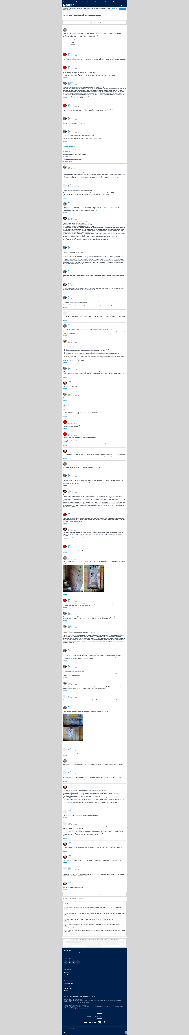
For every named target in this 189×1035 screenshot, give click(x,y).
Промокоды (115, 1)
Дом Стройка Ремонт (73, 12)
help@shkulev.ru (74, 1009)
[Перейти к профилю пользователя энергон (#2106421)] (65, 218)
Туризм (97, 1)
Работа (73, 1)
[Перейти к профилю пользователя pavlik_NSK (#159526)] (65, 83)
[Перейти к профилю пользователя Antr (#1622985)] (65, 30)
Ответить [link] (65, 48)
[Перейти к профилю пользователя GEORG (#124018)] (65, 204)
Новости (78, 1)
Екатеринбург (67, 972)
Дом (88, 1)
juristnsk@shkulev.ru (100, 1008)
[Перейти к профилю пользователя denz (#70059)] (65, 54)
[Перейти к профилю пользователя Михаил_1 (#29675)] (65, 341)
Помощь (66, 990)
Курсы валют (108, 1)
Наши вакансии (68, 988)
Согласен (122, 9)
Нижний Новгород (68, 975)
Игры (121, 1)
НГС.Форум (65, 12)
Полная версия (67, 950)
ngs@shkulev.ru (81, 1007)
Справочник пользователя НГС (72, 953)
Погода (83, 1)
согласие (112, 8)
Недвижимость (66, 1)
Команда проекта (68, 986)
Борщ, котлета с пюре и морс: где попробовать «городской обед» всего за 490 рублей (90, 919)
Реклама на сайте (68, 983)
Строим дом (81, 12)
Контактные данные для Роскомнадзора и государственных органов (79, 996)
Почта (92, 1)
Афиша (101, 1)
